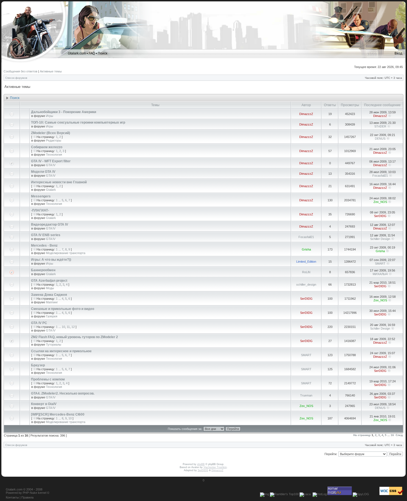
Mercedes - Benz (44, 245)
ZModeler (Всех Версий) (50, 133)
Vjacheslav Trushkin (215, 467)
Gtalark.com (77, 53)
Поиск (102, 53)
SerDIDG (380, 216)
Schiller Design (380, 239)
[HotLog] (320, 494)
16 (392, 435)
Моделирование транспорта (65, 253)
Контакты (12, 497)
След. (399, 435)
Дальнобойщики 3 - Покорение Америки (63, 112)
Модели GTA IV (43, 172)
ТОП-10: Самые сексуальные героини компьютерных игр (78, 122)
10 (63, 326)
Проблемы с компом (48, 379)
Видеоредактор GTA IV (49, 224)
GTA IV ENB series (45, 235)
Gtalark (51, 189)
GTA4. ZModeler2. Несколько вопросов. (62, 393)
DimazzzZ (306, 114)
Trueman (306, 395)
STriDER (380, 126)
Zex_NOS (380, 201)
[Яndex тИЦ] (305, 494)
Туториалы (53, 344)
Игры (49, 116)
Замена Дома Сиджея (49, 295)
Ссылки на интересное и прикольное (61, 351)
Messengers (41, 196)
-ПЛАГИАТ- (40, 210)
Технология (54, 154)
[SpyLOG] (361, 494)
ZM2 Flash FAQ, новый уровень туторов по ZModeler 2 (74, 337)
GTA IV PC (39, 323)
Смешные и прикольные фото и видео (62, 309)
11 (68, 326)
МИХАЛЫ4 (380, 274)
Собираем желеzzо (46, 147)
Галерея (51, 316)
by (20, 492)
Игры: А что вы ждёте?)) (51, 260)
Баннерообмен (43, 270)
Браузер (38, 365)
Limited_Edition (306, 261)
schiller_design (306, 284)
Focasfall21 (380, 175)
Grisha (306, 249)
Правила (27, 497)
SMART (380, 263)
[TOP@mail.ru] (340, 494)
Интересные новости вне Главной (59, 182)
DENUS (380, 138)
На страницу (362, 435)
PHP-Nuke (30, 492)
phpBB (201, 464)
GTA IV (50, 165)
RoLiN (306, 272)
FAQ (92, 53)
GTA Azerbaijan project (49, 281)
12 (73, 326)
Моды (50, 288)
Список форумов (16, 77)
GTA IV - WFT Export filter (51, 161)
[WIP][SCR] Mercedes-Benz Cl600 (57, 414)
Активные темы (51, 71)
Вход (398, 53)
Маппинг (52, 302)
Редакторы (53, 140)
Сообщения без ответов (20, 71)
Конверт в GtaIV (43, 404)
